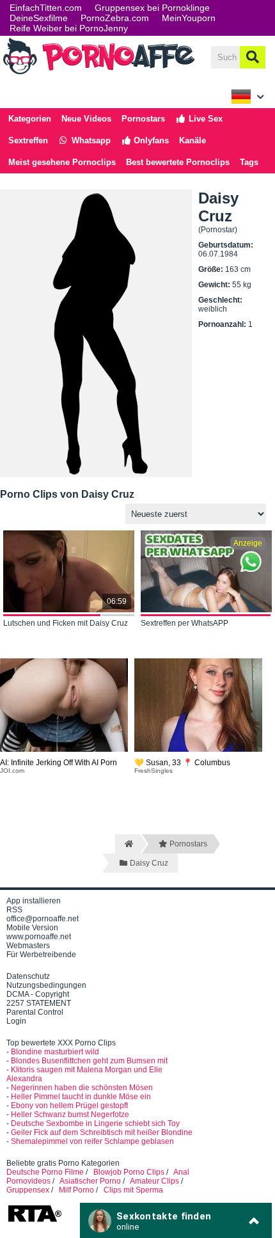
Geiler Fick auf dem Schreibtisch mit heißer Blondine (101, 1132)
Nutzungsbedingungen (46, 985)
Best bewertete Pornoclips (178, 162)
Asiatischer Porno (90, 1181)
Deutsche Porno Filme (45, 1172)
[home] (127, 843)
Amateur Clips (154, 1181)
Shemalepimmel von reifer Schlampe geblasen (92, 1141)
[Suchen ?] (252, 57)
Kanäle (192, 140)
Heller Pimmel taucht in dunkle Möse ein (81, 1096)
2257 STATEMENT (38, 1003)
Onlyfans (150, 140)
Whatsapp (90, 140)
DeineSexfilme (39, 18)
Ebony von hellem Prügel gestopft (69, 1105)
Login (16, 1021)
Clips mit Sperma (133, 1190)
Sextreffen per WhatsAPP (184, 623)
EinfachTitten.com (46, 8)
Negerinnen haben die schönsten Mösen (82, 1087)
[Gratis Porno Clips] (99, 72)
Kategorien (29, 118)
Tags (249, 162)
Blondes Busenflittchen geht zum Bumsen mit (89, 1060)
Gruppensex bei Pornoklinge (152, 8)
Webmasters (28, 945)
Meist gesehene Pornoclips (62, 162)
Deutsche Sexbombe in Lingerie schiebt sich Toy (95, 1123)
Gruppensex (27, 1190)
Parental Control (34, 1012)
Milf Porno (76, 1190)
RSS (14, 909)
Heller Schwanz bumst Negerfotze (70, 1114)
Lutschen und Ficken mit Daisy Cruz (65, 623)
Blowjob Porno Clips (128, 1172)
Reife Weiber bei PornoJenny (69, 28)
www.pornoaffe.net (38, 936)
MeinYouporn (189, 18)
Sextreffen (28, 140)
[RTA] (34, 1220)
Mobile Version (32, 927)
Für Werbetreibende (41, 954)
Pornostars (143, 118)
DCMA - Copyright (37, 994)
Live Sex (204, 118)
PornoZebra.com (115, 18)
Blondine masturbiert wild (55, 1051)
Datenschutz (28, 976)
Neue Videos (86, 118)
